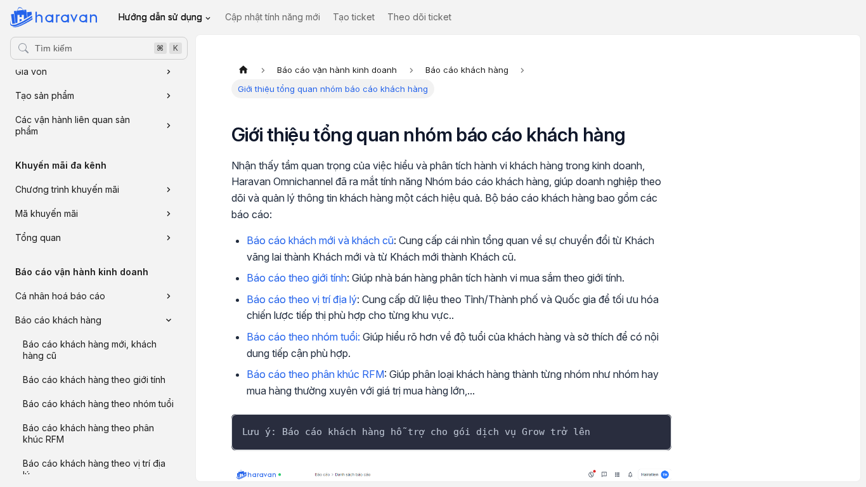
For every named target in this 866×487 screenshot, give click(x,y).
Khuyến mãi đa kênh (61, 165)
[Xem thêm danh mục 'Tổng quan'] (168, 238)
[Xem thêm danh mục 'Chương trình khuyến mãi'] (168, 189)
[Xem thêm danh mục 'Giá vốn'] (168, 71)
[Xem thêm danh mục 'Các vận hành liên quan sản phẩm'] (168, 125)
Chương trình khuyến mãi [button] (67, 189)
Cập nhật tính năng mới (272, 16)
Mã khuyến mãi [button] (46, 213)
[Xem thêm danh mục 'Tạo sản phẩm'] (168, 96)
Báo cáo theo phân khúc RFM (315, 374)
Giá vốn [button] (31, 71)
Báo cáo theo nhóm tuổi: (303, 336)
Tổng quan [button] (38, 237)
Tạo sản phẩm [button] (44, 95)
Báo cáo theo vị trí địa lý (302, 299)
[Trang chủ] (243, 69)
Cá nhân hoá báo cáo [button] (60, 295)
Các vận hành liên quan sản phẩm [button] (72, 125)
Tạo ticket (354, 16)
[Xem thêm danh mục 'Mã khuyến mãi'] (168, 213)
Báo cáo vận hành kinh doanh (81, 271)
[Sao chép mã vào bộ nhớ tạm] (655, 429)
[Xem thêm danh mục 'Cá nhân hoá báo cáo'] (168, 296)
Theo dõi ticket (419, 16)
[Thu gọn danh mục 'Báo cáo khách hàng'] (168, 320)
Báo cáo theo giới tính (297, 277)
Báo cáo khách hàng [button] (58, 320)
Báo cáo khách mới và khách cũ (320, 240)
